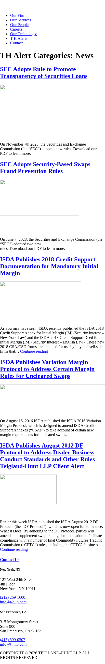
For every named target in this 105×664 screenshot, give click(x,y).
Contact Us (9, 559)
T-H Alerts (18, 38)
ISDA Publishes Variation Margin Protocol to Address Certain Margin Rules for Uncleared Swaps (47, 369)
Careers (16, 29)
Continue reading (34, 351)
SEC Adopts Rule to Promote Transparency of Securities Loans (43, 72)
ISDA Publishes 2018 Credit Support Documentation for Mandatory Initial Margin (49, 266)
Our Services (20, 20)
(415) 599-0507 (12, 639)
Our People (19, 24)
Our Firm (17, 15)
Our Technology (23, 34)
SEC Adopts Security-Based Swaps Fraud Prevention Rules (45, 167)
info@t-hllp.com (13, 602)
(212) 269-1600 (12, 597)
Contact (16, 43)
